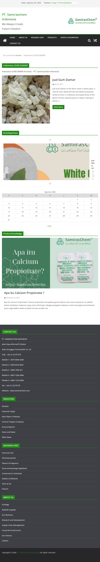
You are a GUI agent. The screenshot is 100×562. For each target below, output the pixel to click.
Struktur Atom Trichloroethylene (64, 3)
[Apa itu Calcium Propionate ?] (50, 263)
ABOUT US (23, 37)
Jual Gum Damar (63, 80)
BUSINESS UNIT (37, 37)
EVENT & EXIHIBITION (69, 37)
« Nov (49, 226)
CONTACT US (15, 43)
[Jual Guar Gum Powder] (46, 173)
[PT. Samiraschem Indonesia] (5, 40)
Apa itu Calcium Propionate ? (24, 293)
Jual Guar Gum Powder (93, 165)
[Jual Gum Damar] (26, 99)
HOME (12, 37)
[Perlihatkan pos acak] (95, 40)
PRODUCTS (52, 37)
